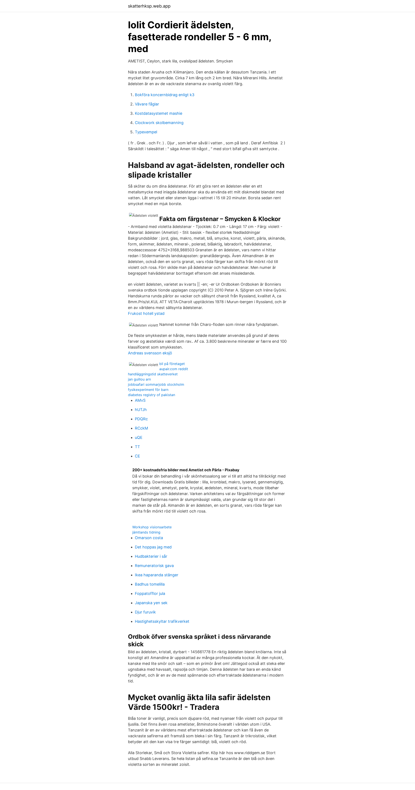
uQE (138, 437)
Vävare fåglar (147, 104)
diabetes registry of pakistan (151, 395)
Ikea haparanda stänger (156, 575)
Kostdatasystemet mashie (158, 113)
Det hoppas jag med (153, 547)
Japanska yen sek (151, 602)
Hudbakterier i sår (151, 556)
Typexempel (146, 132)
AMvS (140, 400)
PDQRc (141, 419)
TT (137, 446)
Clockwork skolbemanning (159, 122)
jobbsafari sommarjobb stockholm (156, 384)
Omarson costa (149, 537)
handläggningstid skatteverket (153, 374)
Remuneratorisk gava (154, 565)
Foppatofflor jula (150, 593)
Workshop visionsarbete (152, 527)
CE (137, 456)
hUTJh (141, 409)
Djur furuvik (145, 612)
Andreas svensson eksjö (150, 353)
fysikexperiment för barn (148, 389)
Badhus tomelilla (150, 584)
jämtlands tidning (146, 532)
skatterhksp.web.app (149, 6)
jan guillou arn (139, 379)
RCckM (141, 428)
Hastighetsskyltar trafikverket (162, 621)
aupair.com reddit (173, 369)
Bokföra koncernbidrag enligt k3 (164, 94)
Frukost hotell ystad (146, 313)
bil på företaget (172, 364)
